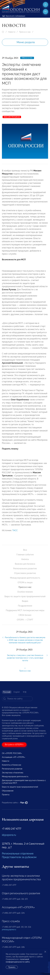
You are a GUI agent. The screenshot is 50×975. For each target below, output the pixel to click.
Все (25, 550)
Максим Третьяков (12, 117)
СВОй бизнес (25, 615)
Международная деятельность (25, 578)
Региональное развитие (25, 568)
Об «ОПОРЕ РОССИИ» (12, 753)
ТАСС (15, 530)
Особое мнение (25, 592)
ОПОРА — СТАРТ (25, 619)
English (17, 692)
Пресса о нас (25, 32)
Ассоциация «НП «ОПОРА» (13, 757)
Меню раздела (26, 42)
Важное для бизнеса (25, 564)
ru (45, 12)
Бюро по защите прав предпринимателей (25, 596)
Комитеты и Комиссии (11, 765)
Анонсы (25, 559)
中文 (25, 692)
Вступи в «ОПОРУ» (14, 744)
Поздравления (25, 606)
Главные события (25, 554)
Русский (6, 692)
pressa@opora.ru (9, 929)
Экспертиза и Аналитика (12, 773)
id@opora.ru (9, 834)
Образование (7, 791)
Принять (11, 967)
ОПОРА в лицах (25, 582)
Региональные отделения (17, 853)
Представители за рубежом (19, 857)
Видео (25, 601)
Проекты (5, 795)
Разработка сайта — (13, 803)
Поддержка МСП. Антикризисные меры (25, 610)
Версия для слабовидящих (15, 16)
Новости (11, 32)
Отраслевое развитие (25, 573)
